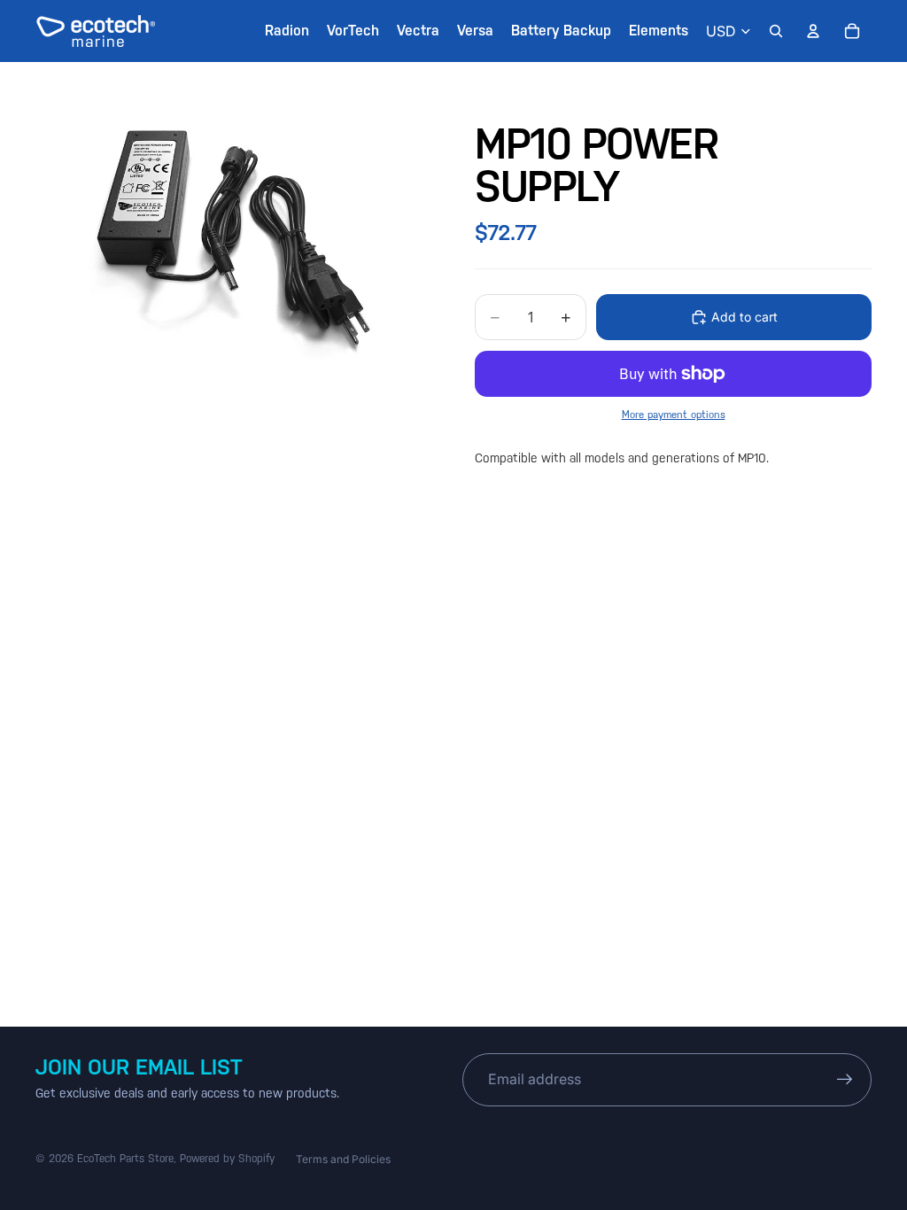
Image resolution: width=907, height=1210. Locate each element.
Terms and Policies (343, 1159)
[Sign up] (845, 1079)
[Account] (813, 31)
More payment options (673, 414)
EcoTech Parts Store (125, 1158)
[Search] (775, 31)
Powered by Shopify (227, 1158)
